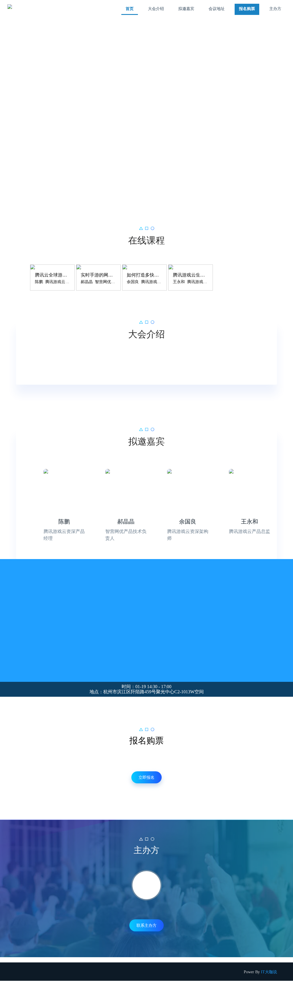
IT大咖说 (269, 972)
